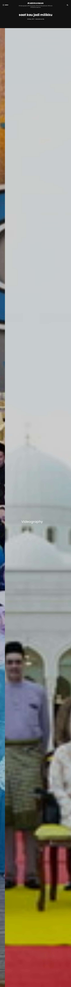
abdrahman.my (40, 19)
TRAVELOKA (43, 521)
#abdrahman (35, 3)
